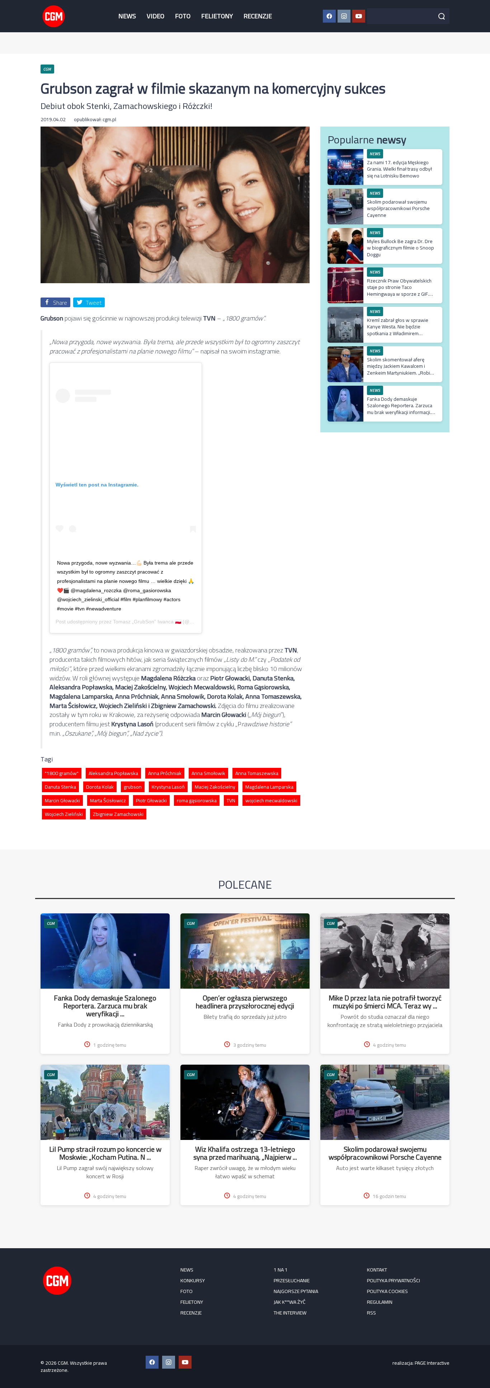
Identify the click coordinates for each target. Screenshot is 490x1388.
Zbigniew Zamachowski (118, 814)
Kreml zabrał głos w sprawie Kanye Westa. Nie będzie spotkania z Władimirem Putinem (397, 329)
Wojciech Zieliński (64, 814)
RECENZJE (258, 16)
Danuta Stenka (60, 787)
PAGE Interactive (432, 1363)
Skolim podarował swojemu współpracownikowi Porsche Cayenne (398, 208)
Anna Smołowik (208, 773)
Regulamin (379, 1302)
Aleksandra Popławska (113, 773)
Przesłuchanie (292, 1280)
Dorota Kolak (100, 787)
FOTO (182, 16)
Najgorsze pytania (296, 1291)
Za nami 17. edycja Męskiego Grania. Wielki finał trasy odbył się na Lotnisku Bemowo (399, 169)
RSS (371, 1312)
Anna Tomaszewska (256, 773)
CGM (51, 923)
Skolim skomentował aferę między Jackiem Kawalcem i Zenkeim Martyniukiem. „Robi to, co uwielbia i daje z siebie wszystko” (398, 372)
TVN (231, 800)
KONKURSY (192, 1280)
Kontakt (377, 1269)
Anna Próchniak (165, 773)
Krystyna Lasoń (168, 787)
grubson (133, 787)
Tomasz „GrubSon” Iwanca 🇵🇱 (147, 621)
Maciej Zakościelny (215, 787)
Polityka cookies (387, 1291)
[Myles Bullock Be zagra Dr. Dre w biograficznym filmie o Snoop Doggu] (345, 232)
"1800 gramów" (62, 773)
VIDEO (155, 16)
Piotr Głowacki (151, 800)
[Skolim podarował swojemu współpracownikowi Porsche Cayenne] (345, 192)
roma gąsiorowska (197, 800)
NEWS (127, 16)
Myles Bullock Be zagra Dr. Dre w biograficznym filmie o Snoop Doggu (400, 248)
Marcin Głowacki (62, 800)
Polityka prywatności (393, 1280)
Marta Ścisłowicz (108, 800)
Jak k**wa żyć (290, 1302)
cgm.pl (109, 119)
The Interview (290, 1312)
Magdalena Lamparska (269, 787)
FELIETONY (217, 16)
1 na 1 (281, 1269)
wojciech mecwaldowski (271, 800)
